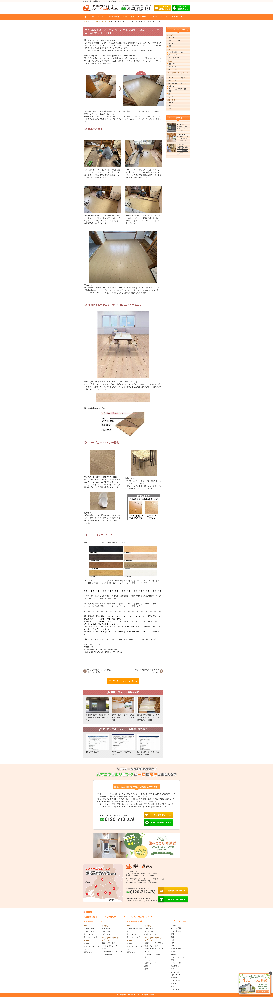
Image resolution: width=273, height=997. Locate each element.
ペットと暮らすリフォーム (177, 83)
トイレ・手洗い (177, 963)
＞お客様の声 (110, 917)
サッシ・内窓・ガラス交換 (112, 951)
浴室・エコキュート (175, 40)
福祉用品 (174, 983)
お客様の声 (141, 16)
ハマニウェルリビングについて (175, 16)
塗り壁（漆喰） (90, 929)
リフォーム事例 (127, 16)
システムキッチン (177, 957)
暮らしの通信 (176, 948)
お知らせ (174, 925)
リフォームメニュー (96, 16)
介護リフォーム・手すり (176, 78)
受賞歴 (173, 951)
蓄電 (172, 986)
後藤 (172, 937)
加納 (172, 943)
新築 (169, 108)
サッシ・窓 (175, 972)
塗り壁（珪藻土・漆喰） (176, 52)
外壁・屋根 (172, 64)
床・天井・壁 (89, 934)
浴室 (172, 960)
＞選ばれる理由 (90, 917)
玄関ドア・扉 (176, 975)
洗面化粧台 (172, 46)
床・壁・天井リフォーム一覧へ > (123, 681)
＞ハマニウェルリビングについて (138, 917)
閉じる (270, 973)
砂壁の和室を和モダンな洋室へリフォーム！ (182, 138)
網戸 (172, 969)
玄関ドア (171, 86)
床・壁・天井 (106, 21)
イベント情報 (176, 928)
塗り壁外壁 (172, 66)
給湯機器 (174, 978)
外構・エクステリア (175, 69)
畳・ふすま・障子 (174, 58)
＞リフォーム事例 (134, 921)
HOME (85, 16)
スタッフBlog (176, 931)
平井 (172, 934)
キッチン (171, 38)
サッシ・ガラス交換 (152, 954)
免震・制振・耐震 (108, 943)
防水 (169, 94)
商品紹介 (174, 954)
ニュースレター (177, 989)
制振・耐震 (172, 80)
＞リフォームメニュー (93, 921)
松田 (172, 946)
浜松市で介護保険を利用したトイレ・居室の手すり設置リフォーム (182, 151)
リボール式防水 (107, 954)
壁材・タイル (176, 980)
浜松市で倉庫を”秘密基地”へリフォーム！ (182, 128)
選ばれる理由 (112, 16)
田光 (172, 940)
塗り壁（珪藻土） (90, 931)
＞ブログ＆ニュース (179, 921)
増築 (169, 105)
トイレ (170, 43)
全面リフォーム (173, 103)
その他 (170, 97)
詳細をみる (97, 709)
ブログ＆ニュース (154, 16)
